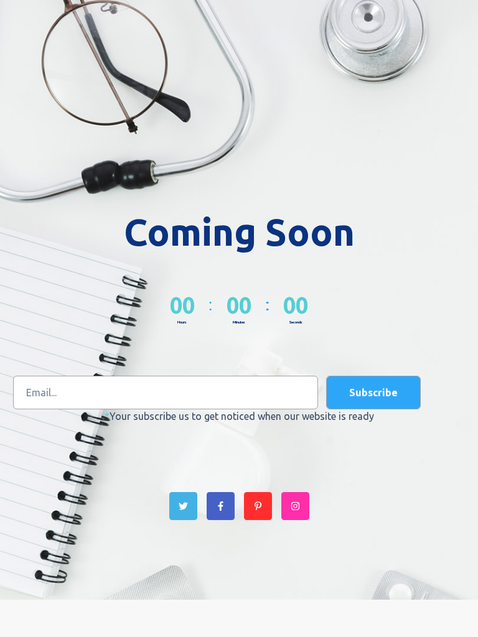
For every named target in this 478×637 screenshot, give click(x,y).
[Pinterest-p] (258, 506)
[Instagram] (295, 506)
